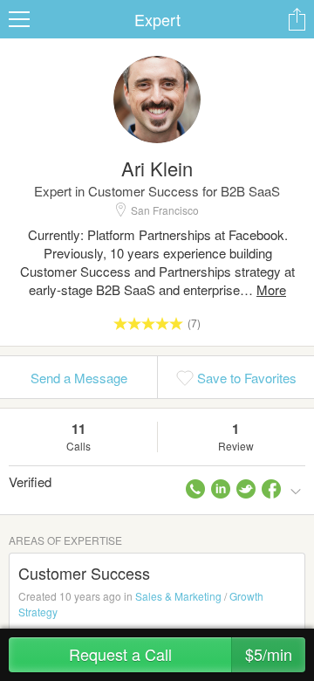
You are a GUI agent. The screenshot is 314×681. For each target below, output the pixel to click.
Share (296, 19)
